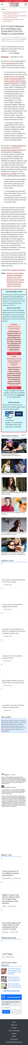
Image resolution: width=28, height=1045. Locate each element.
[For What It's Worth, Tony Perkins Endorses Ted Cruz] (14, 646)
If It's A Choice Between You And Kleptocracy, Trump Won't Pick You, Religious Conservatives (12, 30)
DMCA (14, 1036)
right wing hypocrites (14, 284)
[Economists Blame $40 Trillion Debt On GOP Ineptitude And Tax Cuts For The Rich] (11, 915)
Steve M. (6, 57)
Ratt (3, 957)
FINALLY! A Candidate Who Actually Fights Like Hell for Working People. (14, 985)
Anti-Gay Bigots (18, 273)
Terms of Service (6, 729)
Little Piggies (7, 954)
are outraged (10, 63)
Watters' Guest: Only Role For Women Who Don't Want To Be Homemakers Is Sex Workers (11, 899)
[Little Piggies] (11, 946)
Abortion (9, 273)
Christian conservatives (14, 275)
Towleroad (16, 53)
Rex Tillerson (19, 282)
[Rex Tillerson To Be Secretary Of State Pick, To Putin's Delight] (14, 570)
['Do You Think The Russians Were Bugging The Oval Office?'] (14, 595)
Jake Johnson (5, 932)
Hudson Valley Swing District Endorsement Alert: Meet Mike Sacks (14, 978)
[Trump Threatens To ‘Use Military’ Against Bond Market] (11, 863)
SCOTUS (9, 286)
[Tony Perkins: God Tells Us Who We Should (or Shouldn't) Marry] (14, 696)
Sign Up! (6, 1012)
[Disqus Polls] (14, 752)
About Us (14, 1025)
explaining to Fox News (9, 174)
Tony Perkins (17, 286)
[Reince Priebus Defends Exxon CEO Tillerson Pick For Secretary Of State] (14, 671)
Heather (4, 906)
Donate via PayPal (19, 413)
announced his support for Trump (12, 150)
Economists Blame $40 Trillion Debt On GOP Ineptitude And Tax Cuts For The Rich (11, 926)
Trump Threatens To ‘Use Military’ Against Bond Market (10, 873)
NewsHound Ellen (6, 878)
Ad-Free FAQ (21, 395)
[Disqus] (14, 790)
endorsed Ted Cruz (18, 146)
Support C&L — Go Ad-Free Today (14, 1)
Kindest (9, 417)
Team (14, 1022)
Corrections (14, 1039)
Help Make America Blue (11, 991)
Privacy (14, 1033)
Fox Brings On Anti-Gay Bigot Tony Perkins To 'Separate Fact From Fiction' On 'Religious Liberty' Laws (14, 631)
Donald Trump (11, 277)
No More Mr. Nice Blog (18, 270)
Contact (14, 1028)
